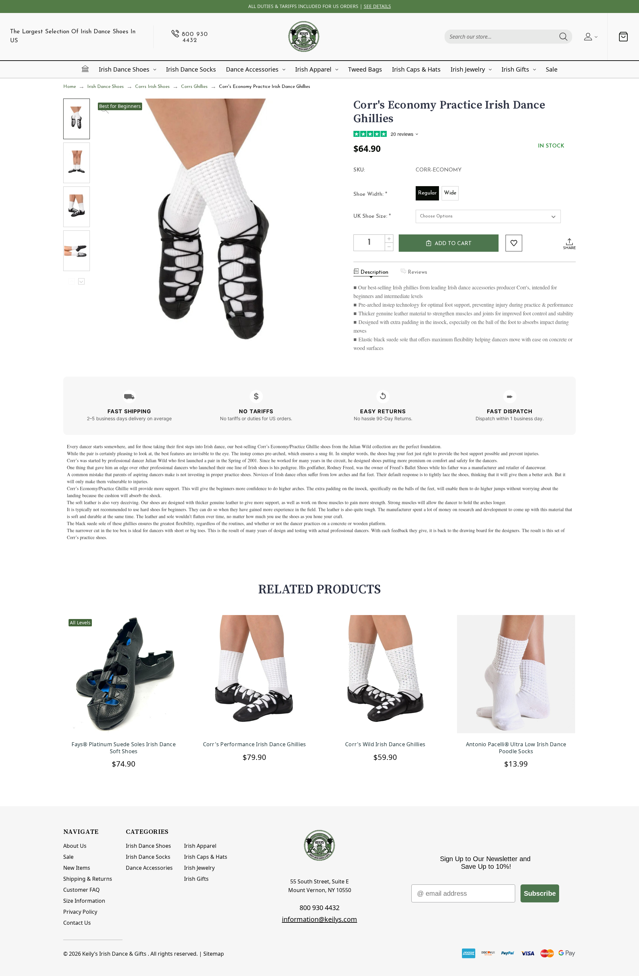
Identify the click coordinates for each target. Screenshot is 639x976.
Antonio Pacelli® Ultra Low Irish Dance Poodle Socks (516, 748)
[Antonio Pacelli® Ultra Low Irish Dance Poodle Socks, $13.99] (516, 675)
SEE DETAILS (377, 6)
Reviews (417, 272)
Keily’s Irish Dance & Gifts (114, 953)
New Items (76, 867)
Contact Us (77, 922)
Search (563, 37)
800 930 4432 (319, 907)
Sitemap (213, 953)
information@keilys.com (319, 919)
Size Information (84, 900)
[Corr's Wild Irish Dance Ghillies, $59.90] (385, 675)
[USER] (589, 37)
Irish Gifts (515, 69)
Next (81, 281)
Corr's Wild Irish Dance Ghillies (385, 744)
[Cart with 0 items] (623, 36)
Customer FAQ (81, 889)
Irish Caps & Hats (416, 69)
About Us (75, 845)
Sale (551, 69)
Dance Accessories (252, 69)
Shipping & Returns (87, 878)
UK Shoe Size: (372, 216)
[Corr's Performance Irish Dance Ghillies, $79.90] (254, 675)
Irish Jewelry (468, 69)
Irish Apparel (313, 69)
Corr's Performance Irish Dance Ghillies (254, 744)
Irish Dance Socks (191, 69)
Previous (72, 281)
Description (374, 272)
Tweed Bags (365, 69)
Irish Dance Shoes (124, 69)
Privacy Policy (80, 911)
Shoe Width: (370, 194)
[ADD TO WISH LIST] (514, 243)
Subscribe (540, 893)
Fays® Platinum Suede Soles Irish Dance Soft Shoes (124, 748)
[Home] (85, 68)
